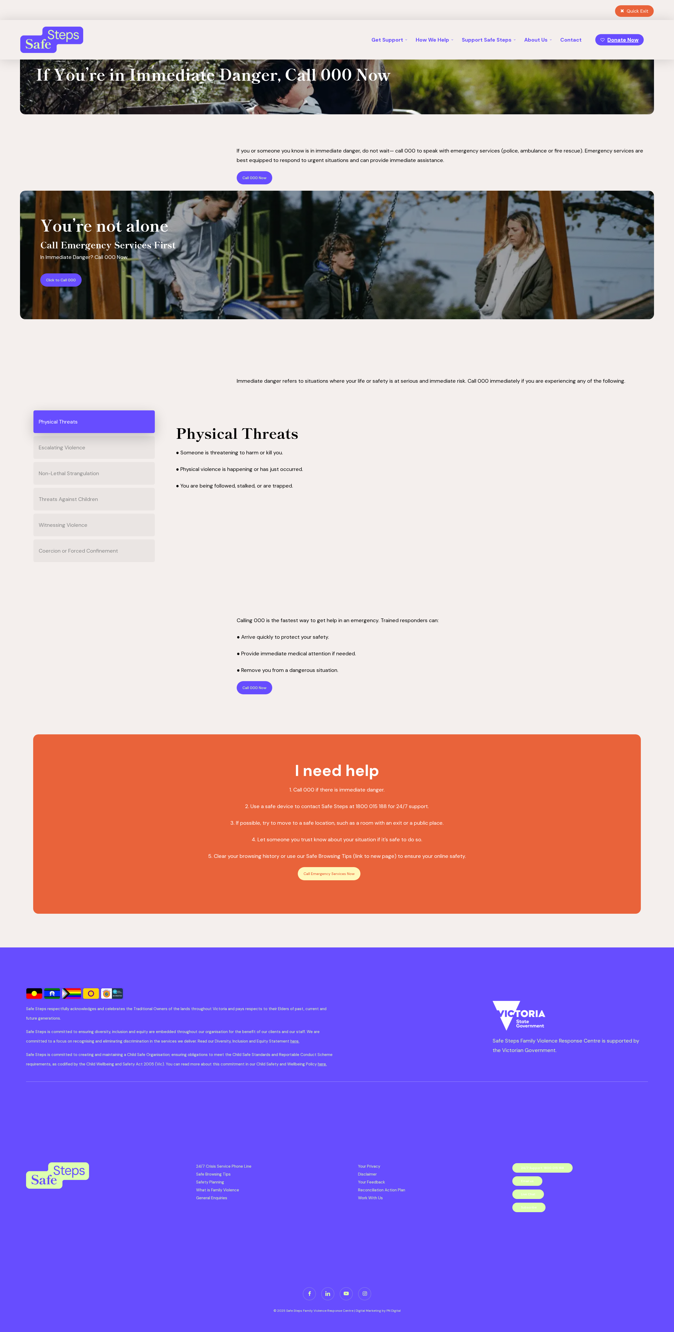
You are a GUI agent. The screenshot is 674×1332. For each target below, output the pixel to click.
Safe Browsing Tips (213, 1174)
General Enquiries (211, 1198)
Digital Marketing (369, 1311)
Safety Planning (210, 1182)
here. (294, 1041)
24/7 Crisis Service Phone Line (223, 1166)
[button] (254, 177)
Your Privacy (369, 1166)
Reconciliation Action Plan (381, 1190)
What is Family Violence (217, 1190)
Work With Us (370, 1198)
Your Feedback (371, 1182)
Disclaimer (367, 1174)
